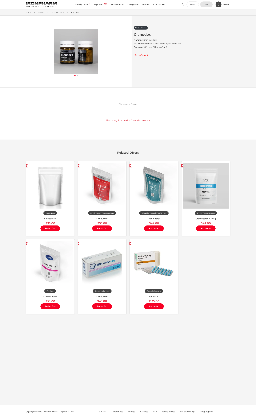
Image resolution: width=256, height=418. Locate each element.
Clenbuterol (50, 218)
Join (206, 4)
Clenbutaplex (50, 296)
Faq (155, 411)
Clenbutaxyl (154, 218)
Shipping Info (206, 411)
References (117, 411)
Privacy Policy (187, 411)
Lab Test (102, 411)
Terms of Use (168, 411)
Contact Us (159, 4)
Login (192, 4)
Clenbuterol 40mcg (206, 218)
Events (131, 411)
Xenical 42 (154, 296)
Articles (144, 411)
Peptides (100, 4)
